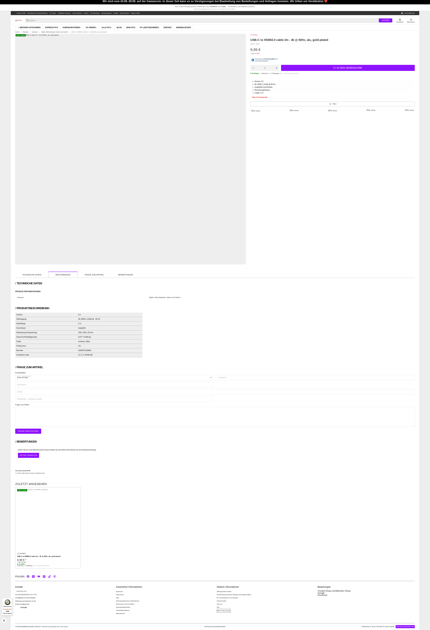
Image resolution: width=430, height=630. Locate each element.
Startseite (25, 32)
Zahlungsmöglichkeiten (123, 607)
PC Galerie (52, 13)
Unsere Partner (124, 13)
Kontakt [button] (24, 607)
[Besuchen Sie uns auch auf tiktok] (49, 576)
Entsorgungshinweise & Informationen (127, 601)
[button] (48, 520)
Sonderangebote (106, 13)
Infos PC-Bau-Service (223, 611)
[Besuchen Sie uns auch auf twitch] (55, 576)
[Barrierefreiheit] (4, 620)
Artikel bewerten (28, 455)
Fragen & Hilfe (135, 13)
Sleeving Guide (221, 601)
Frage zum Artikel (94, 275)
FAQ (218, 607)
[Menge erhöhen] (276, 67)
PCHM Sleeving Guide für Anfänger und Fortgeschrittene (234, 595)
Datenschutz (120, 595)
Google (321, 593)
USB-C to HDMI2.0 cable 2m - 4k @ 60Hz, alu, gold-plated (89, 32)
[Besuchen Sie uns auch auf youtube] (39, 576)
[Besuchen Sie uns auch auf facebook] (28, 576)
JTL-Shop (372, 626)
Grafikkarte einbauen (64, 13)
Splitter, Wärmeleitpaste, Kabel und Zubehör (54, 32)
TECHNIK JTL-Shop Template (385, 626)
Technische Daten (31, 275)
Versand (256, 53)
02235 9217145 (21, 591)
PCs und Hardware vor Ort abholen (227, 598)
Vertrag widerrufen (405, 626)
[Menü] (11, 599)
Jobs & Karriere (77, 13)
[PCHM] (18, 20)
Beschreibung (63, 275)
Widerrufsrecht (120, 613)
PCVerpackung (95, 13)
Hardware (35, 32)
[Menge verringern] (253, 67)
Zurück (17, 32)
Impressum (119, 591)
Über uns (219, 604)
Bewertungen (125, 275)
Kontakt (115, 13)
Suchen (385, 20)
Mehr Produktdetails (260, 97)
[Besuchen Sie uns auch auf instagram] (44, 576)
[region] (215, 27)
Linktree (86, 13)
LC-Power (253, 35)
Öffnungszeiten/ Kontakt (224, 591)
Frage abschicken (28, 431)
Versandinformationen (122, 610)
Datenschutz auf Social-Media (125, 604)
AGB (117, 598)
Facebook (322, 595)
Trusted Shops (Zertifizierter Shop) (334, 591)
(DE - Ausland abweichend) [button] (289, 73)
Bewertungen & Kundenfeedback (37, 13)
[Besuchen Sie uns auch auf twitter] (33, 576)
